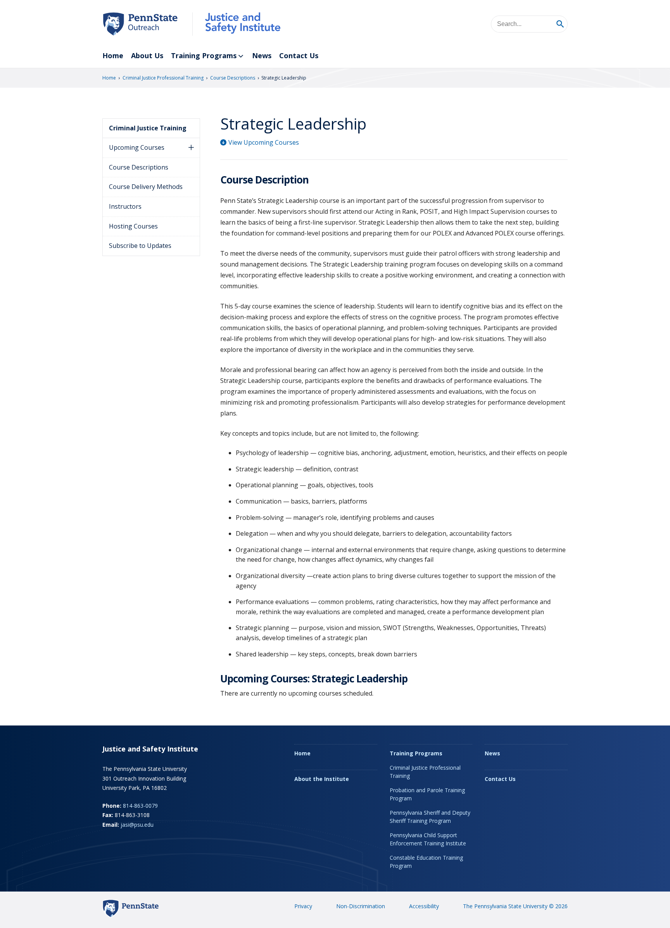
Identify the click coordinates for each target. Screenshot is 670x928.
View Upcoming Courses (263, 142)
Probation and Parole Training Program (427, 794)
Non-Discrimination (360, 906)
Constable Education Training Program (426, 861)
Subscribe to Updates (140, 245)
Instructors (125, 206)
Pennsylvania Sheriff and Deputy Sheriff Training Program (430, 816)
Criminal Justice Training (147, 128)
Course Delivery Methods (146, 186)
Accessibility (424, 906)
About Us (147, 55)
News (261, 55)
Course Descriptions (232, 77)
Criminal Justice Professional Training (163, 77)
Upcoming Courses (136, 147)
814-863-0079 (140, 805)
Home (112, 55)
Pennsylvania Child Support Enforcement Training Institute (428, 839)
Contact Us (298, 55)
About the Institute (321, 779)
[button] (191, 148)
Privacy (303, 906)
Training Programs (204, 55)
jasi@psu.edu (137, 824)
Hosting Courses (133, 226)
